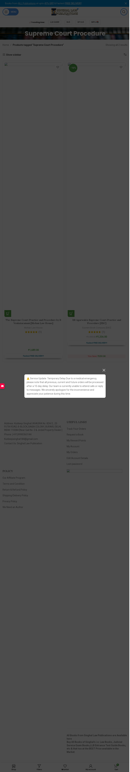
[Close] (104, 370)
